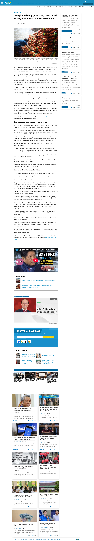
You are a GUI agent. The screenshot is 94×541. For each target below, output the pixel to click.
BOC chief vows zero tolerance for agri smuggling (23, 467)
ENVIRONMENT (89, 6)
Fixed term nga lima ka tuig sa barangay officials (70, 15)
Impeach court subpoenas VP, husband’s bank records (48, 524)
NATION (32, 4)
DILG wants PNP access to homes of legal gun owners (22, 409)
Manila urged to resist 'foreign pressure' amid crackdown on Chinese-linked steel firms (48, 409)
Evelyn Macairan (44, 498)
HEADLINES (22, 4)
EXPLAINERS (75, 6)
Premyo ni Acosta (66, 38)
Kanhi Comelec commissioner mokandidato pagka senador (70, 77)
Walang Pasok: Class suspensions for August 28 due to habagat (47, 467)
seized (46, 117)
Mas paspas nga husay (68, 98)
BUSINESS (41, 4)
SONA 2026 (44, 6)
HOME (17, 4)
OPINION (28, 4)
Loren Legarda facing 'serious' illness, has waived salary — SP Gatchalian (48, 438)
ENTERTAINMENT (53, 4)
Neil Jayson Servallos (44, 527)
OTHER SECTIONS (78, 4)
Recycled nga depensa (68, 52)
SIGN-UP (49, 337)
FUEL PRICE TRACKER (59, 6)
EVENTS (66, 4)
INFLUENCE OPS (68, 6)
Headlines (17, 12)
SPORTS (46, 4)
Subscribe (90, 2)
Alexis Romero (18, 441)
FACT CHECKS (82, 6)
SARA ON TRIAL (37, 6)
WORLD (36, 4)
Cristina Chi (16, 22)
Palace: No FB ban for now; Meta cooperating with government (24, 438)
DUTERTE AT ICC (50, 6)
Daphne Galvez (18, 528)
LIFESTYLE (60, 4)
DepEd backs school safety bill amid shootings (48, 495)
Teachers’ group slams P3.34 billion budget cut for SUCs (23, 496)
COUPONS (71, 4)
